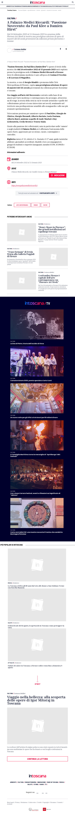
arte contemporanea (22, 205)
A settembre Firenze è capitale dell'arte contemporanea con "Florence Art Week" (49, 278)
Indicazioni (59, 175)
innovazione (31, 6)
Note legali (10, 802)
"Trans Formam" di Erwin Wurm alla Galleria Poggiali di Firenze (20, 254)
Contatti (59, 802)
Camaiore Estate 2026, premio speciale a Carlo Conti (31, 380)
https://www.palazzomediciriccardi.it (24, 185)
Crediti (39, 802)
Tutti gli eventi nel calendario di (28, 193)
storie (56, 6)
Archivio (9, 804)
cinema (38, 10)
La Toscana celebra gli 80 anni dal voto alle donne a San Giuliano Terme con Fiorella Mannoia (36, 587)
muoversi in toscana (52, 10)
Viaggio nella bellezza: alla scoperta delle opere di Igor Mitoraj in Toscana (36, 700)
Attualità (11, 663)
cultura (14, 6)
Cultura (11, 18)
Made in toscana (40, 6)
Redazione (47, 224)
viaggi (60, 6)
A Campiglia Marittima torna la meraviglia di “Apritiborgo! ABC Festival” (35, 455)
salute (51, 6)
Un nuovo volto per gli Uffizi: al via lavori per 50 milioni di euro (34, 417)
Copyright (46, 802)
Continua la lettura (37, 758)
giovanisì (43, 10)
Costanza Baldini (20, 49)
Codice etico (32, 802)
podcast (66, 6)
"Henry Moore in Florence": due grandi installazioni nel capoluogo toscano (52, 229)
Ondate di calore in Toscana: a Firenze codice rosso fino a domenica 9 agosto (35, 666)
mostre (45, 205)
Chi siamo (53, 802)
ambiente (9, 6)
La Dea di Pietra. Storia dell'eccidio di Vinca (27, 344)
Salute (10, 623)
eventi (59, 10)
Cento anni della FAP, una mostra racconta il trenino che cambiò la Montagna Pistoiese (36, 533)
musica (47, 6)
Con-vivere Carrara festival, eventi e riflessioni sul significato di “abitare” (35, 494)
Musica (10, 583)
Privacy (17, 802)
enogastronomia (22, 6)
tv (62, 6)
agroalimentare (31, 10)
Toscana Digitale (22, 10)
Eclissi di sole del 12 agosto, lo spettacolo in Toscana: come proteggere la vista (36, 627)
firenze (36, 205)
